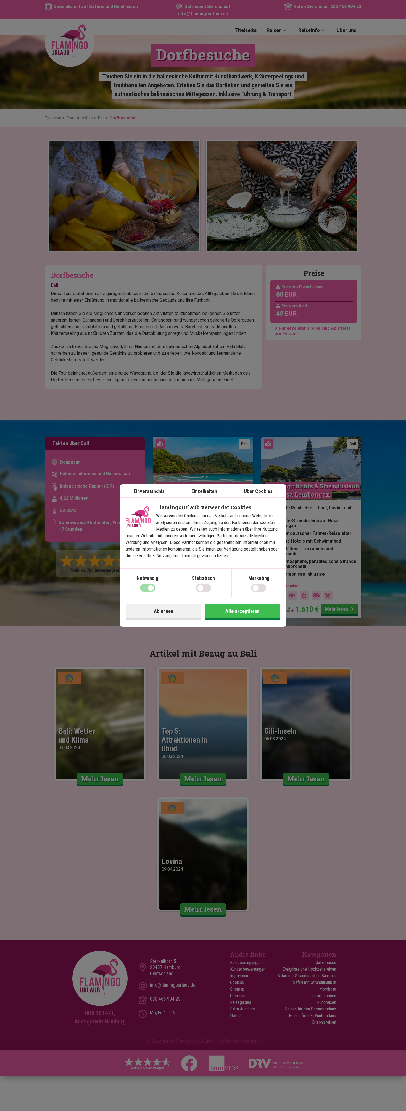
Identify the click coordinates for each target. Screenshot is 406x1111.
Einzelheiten (204, 491)
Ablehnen (163, 611)
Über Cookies (258, 491)
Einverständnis (149, 491)
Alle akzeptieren (242, 611)
